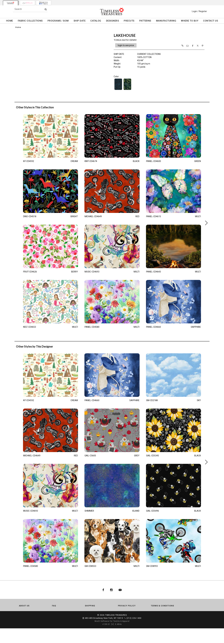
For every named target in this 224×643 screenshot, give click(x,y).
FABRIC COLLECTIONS (30, 20)
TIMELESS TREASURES (116, 615)
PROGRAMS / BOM (58, 20)
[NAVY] (118, 89)
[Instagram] (111, 590)
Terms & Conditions (162, 606)
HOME (9, 20)
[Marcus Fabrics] (43, 2)
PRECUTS (129, 20)
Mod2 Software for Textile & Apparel (112, 621)
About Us (24, 606)
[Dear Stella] (27, 2)
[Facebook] (103, 590)
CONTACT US (210, 20)
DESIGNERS (112, 20)
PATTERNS (145, 20)
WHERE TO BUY (189, 20)
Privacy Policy (127, 606)
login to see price (126, 45)
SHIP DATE (80, 20)
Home (18, 27)
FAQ (54, 606)
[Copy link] (182, 45)
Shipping (90, 606)
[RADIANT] (127, 89)
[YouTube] (120, 590)
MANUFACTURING (166, 20)
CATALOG (95, 20)
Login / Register (199, 11)
